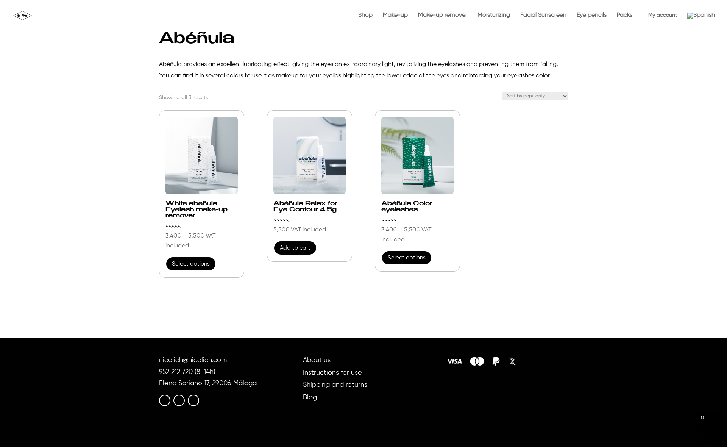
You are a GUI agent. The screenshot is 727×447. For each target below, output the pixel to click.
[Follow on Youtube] (193, 400)
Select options (191, 264)
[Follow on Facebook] (164, 400)
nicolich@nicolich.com (193, 360)
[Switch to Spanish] (701, 22)
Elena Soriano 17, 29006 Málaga (208, 383)
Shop (365, 15)
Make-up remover (442, 15)
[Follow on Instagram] (179, 400)
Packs (624, 15)
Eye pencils (592, 15)
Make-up (395, 15)
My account (660, 15)
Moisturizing (493, 15)
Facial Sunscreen (543, 15)
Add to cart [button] (295, 248)
